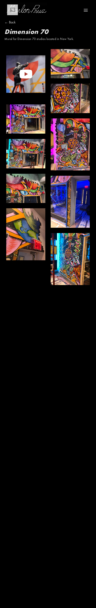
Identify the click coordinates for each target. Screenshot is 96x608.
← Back (10, 22)
